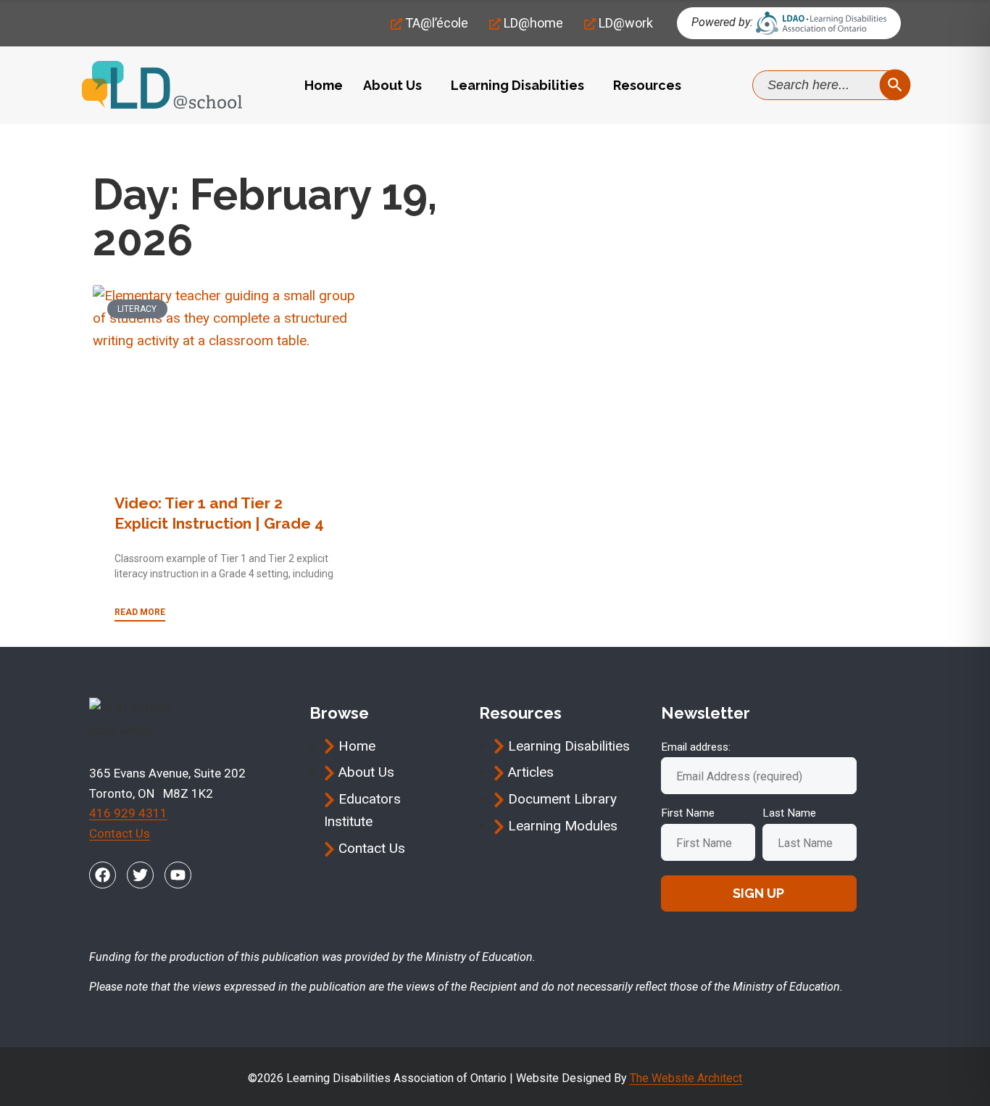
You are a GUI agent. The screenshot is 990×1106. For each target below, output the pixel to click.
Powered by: (722, 22)
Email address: (696, 747)
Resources (647, 85)
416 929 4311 (128, 813)
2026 (157, 145)
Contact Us (119, 833)
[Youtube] (178, 875)
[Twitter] (140, 875)
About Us (392, 85)
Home (323, 85)
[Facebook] (102, 875)
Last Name (789, 813)
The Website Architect (686, 1078)
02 (193, 145)
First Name (688, 813)
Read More (140, 612)
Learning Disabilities (517, 85)
